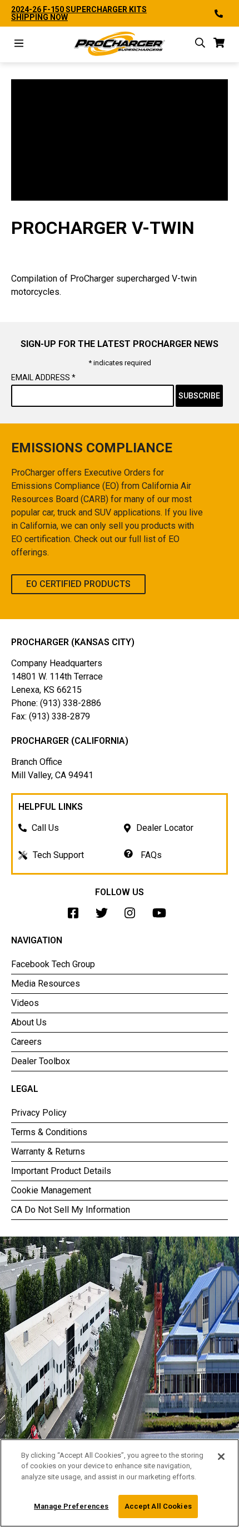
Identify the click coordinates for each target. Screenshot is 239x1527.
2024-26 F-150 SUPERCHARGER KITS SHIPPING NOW (79, 13)
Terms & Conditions (49, 1132)
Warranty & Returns (48, 1151)
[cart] (219, 44)
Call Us (45, 828)
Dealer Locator (164, 828)
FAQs (150, 855)
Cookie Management (51, 1190)
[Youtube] (162, 916)
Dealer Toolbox (40, 1061)
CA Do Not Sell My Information (70, 1209)
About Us (29, 1022)
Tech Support (58, 855)
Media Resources (45, 983)
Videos (25, 1003)
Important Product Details (61, 1171)
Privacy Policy (39, 1112)
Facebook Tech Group (53, 964)
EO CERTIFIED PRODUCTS (78, 584)
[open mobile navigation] (19, 44)
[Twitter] (104, 916)
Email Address (43, 377)
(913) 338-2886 (70, 703)
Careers (26, 1041)
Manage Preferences (71, 1506)
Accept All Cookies (158, 1506)
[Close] (221, 1456)
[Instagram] (133, 916)
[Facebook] (76, 916)
